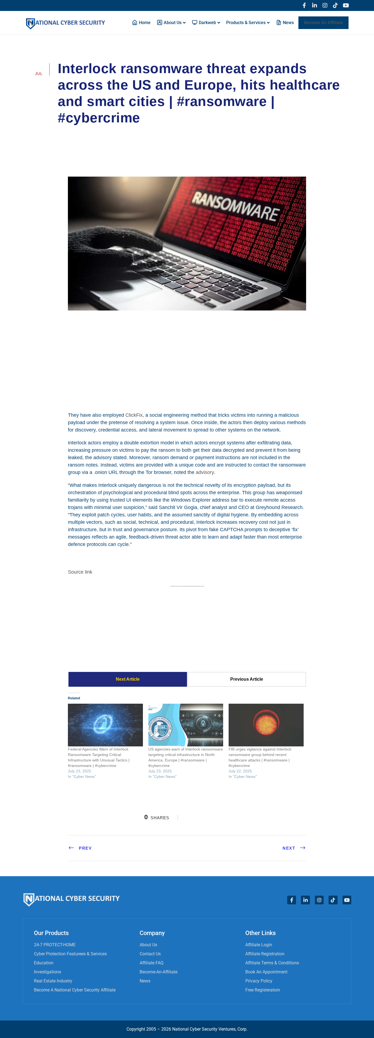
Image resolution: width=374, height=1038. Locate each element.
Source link (80, 572)
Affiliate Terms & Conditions (272, 962)
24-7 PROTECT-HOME (55, 944)
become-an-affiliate (158, 971)
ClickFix (134, 415)
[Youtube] (346, 5)
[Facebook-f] (304, 5)
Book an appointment (266, 971)
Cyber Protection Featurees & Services (70, 953)
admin (71, 133)
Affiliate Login (258, 944)
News (145, 981)
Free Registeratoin (262, 990)
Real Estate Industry (53, 981)
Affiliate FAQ (151, 962)
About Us (148, 944)
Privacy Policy (258, 981)
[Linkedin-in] (314, 5)
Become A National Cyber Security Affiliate (75, 990)
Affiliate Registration (264, 953)
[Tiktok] (335, 5)
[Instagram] (325, 5)
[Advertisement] (187, 360)
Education (43, 962)
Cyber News (103, 133)
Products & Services (246, 22)
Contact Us (150, 953)
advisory (205, 472)
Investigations (47, 971)
